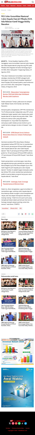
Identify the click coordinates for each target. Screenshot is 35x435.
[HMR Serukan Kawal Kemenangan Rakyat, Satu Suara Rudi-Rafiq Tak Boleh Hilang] (26, 259)
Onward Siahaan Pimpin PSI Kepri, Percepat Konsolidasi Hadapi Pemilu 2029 (26, 233)
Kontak (27, 428)
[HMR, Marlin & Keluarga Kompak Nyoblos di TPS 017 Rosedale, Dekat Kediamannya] (8, 259)
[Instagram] (13, 423)
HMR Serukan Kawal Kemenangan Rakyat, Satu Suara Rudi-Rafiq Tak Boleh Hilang (26, 267)
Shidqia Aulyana (8, 27)
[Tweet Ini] (22, 214)
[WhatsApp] (19, 423)
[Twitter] (9, 423)
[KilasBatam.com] (12, 2)
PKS (21, 208)
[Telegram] (25, 423)
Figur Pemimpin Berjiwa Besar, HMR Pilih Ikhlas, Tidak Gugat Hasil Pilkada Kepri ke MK (8, 250)
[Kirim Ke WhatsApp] (32, 214)
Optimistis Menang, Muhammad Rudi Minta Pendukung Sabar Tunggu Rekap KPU (25, 250)
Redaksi (8, 428)
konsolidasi (5, 208)
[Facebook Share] (19, 214)
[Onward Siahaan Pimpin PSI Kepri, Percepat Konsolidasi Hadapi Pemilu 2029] (26, 225)
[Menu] (2, 2)
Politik (3, 13)
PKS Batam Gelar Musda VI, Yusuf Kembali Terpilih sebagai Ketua (8, 233)
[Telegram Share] (29, 214)
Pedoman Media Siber (18, 428)
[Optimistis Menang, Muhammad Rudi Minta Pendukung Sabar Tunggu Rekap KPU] (26, 242)
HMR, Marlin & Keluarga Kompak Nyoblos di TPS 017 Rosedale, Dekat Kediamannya (8, 267)
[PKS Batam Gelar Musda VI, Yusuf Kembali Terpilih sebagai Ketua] (8, 225)
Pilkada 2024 (13, 208)
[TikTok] (22, 423)
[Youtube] (16, 423)
